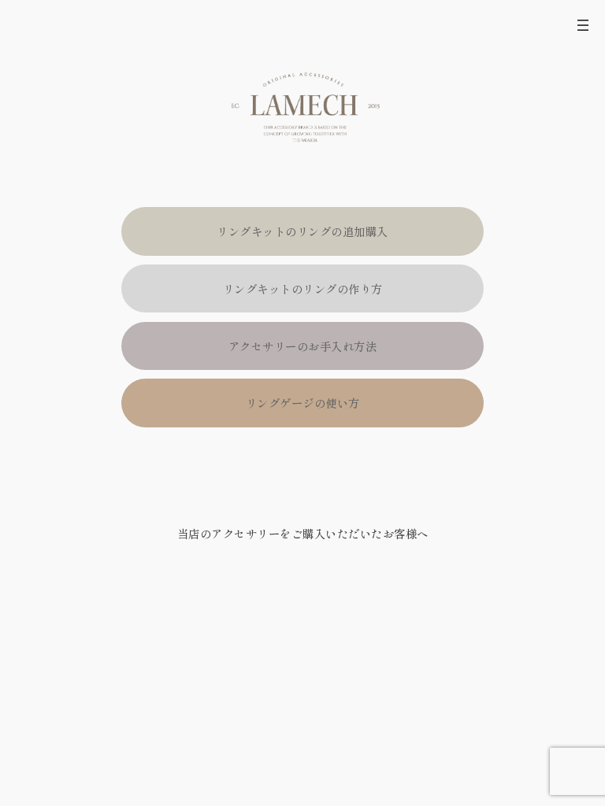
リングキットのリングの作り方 (303, 288)
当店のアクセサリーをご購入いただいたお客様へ (303, 533)
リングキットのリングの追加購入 (302, 231)
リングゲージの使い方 (303, 402)
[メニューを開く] (582, 25)
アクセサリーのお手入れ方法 (302, 346)
